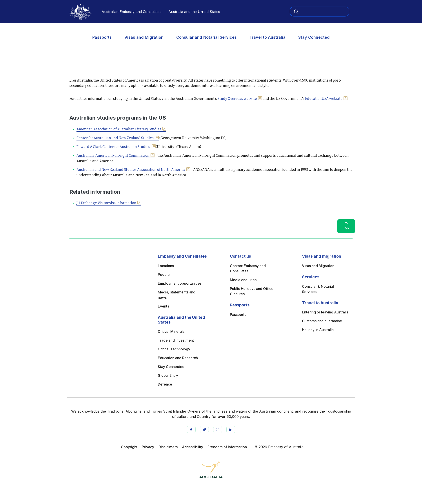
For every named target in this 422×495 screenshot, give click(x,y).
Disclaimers (168, 447)
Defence (165, 384)
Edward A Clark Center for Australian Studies (113, 147)
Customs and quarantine (322, 321)
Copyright (129, 447)
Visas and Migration (144, 37)
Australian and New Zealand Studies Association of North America (130, 169)
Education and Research (178, 358)
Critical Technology (174, 349)
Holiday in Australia (318, 330)
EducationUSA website (323, 98)
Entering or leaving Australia (325, 312)
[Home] (80, 12)
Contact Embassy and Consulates (248, 268)
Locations (166, 266)
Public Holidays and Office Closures (251, 291)
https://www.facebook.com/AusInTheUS (191, 429)
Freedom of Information (227, 447)
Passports (102, 37)
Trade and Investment (176, 340)
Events (163, 306)
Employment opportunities (180, 283)
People (164, 274)
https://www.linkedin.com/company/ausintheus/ (230, 429)
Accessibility (192, 447)
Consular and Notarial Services (206, 37)
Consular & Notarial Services (318, 289)
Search (298, 12)
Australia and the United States (194, 11)
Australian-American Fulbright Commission (112, 155)
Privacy (148, 447)
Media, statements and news (176, 295)
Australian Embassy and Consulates (131, 11)
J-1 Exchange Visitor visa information (106, 203)
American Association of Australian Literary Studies (118, 129)
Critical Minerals (171, 331)
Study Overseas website (237, 98)
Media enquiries (243, 280)
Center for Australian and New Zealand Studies (115, 138)
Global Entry (168, 375)
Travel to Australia (267, 37)
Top (346, 227)
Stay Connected (314, 37)
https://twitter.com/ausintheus (204, 429)
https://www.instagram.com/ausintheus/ (217, 429)
